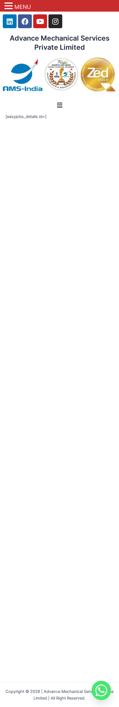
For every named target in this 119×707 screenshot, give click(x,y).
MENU (22, 7)
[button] (59, 105)
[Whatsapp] (101, 690)
